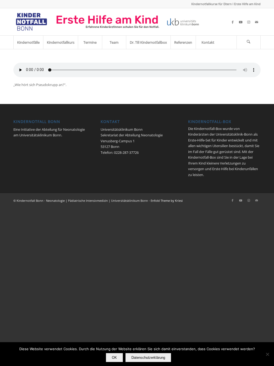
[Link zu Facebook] (233, 22)
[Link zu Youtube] (241, 22)
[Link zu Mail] (257, 22)
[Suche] (249, 42)
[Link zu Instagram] (249, 22)
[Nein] (267, 354)
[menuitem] (28, 42)
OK (114, 358)
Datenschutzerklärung (148, 358)
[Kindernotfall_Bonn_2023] (107, 21)
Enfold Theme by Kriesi (167, 201)
